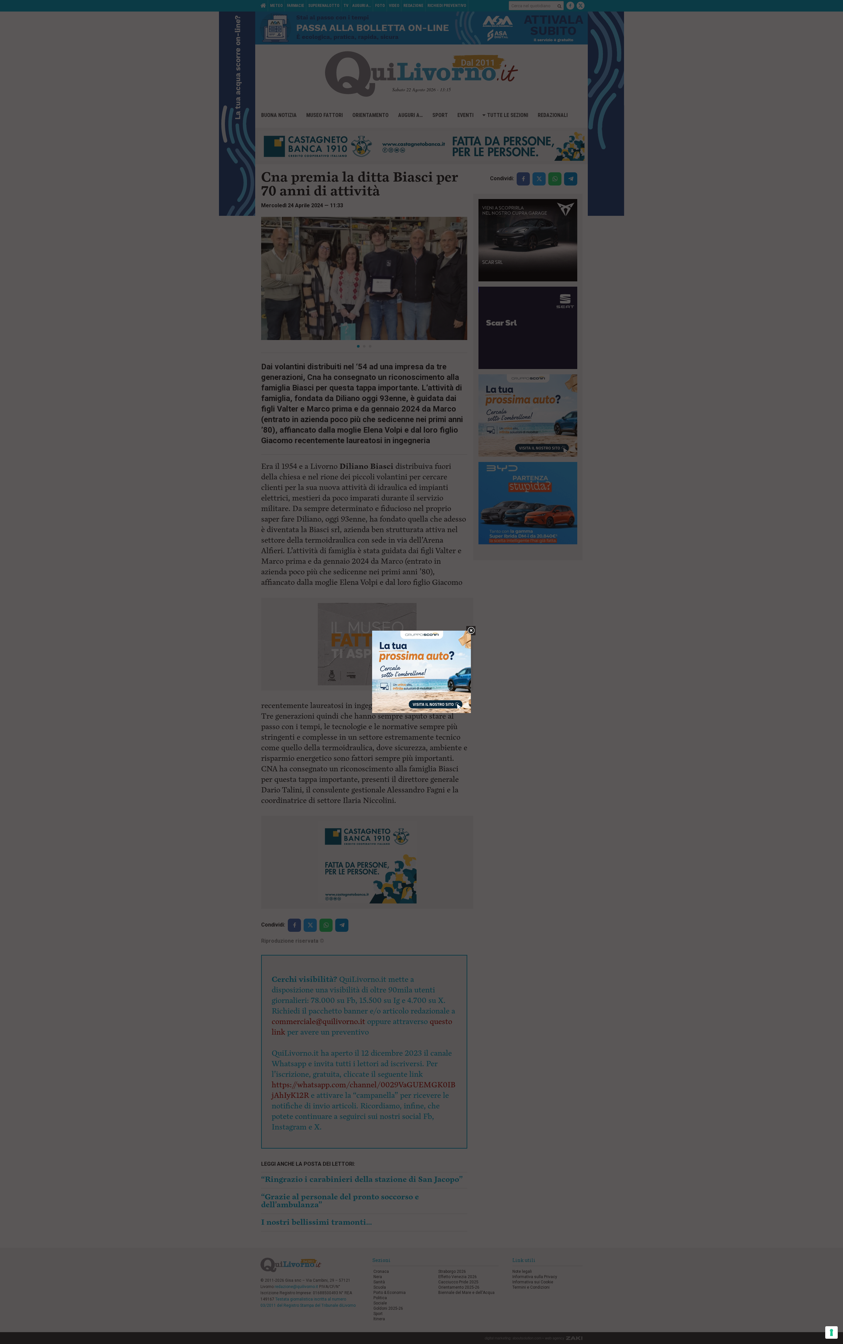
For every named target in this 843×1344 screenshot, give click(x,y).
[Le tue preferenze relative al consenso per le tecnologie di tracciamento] (831, 1332)
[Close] (471, 630)
